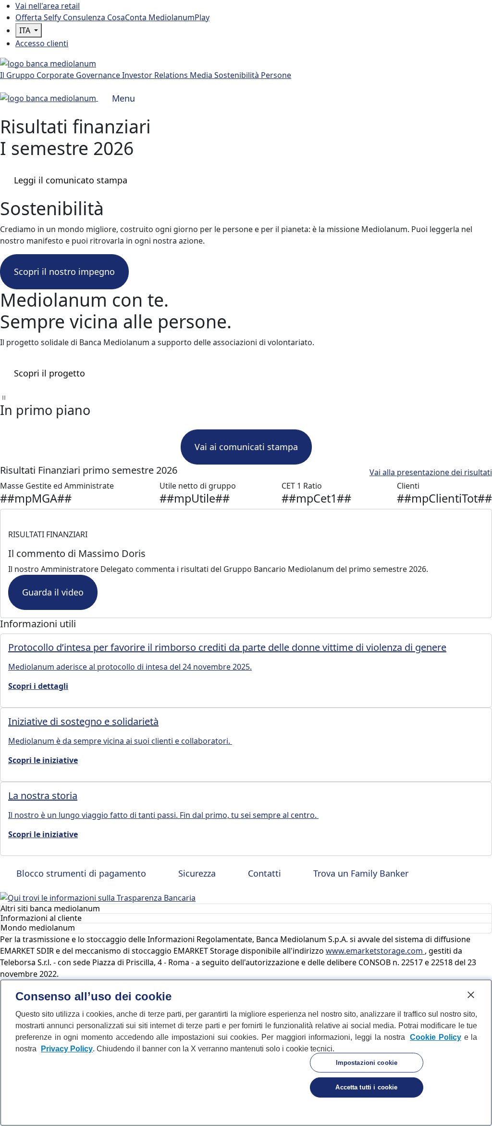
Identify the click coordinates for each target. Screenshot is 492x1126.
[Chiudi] (470, 994)
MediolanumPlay (178, 17)
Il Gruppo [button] (18, 75)
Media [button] (202, 75)
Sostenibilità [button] (237, 75)
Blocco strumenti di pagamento (80, 873)
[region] (246, 1052)
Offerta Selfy (39, 17)
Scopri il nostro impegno (64, 271)
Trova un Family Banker (359, 873)
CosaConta (127, 17)
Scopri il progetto (49, 373)
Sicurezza (196, 873)
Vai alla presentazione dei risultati (430, 472)
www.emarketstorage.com (375, 950)
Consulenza (85, 17)
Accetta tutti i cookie (366, 1087)
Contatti (263, 873)
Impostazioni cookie (366, 1062)
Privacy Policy (67, 1049)
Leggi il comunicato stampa (70, 180)
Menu (123, 98)
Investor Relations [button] (156, 75)
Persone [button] (276, 75)
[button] (246, 396)
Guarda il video (53, 592)
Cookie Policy (435, 1037)
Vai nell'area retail (47, 5)
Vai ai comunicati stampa (246, 447)
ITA (25, 30)
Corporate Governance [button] (79, 75)
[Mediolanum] (48, 62)
